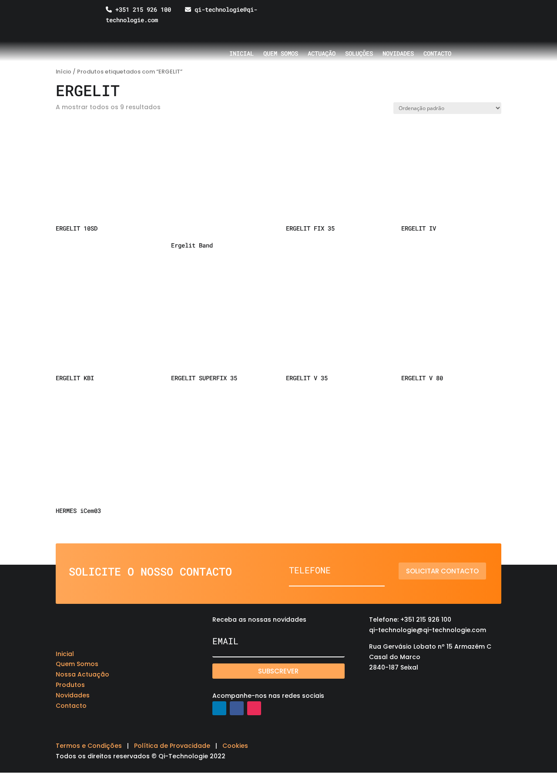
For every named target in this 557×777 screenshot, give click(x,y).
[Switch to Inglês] (423, 15)
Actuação (322, 53)
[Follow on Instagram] (254, 708)
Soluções (359, 53)
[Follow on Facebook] (237, 708)
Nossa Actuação (82, 674)
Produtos (70, 684)
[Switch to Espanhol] (439, 15)
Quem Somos (77, 664)
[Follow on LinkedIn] (219, 708)
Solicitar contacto (442, 571)
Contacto (437, 53)
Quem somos (280, 53)
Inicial (241, 53)
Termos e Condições (89, 745)
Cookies (235, 745)
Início (63, 71)
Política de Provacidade (172, 745)
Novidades (398, 53)
